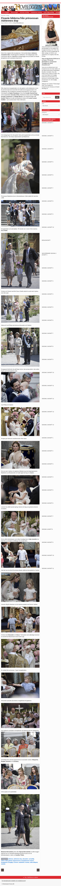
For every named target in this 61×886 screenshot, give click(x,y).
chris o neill (4, 860)
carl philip (31, 859)
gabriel (10, 860)
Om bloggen (5, 12)
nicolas (27, 862)
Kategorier (44, 112)
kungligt (10, 862)
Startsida (3, 15)
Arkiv (43, 103)
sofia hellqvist (34, 862)
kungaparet (4, 862)
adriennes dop (18, 859)
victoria (3, 864)
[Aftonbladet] (6, 1)
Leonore (15, 862)
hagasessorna (17, 860)
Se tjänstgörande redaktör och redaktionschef (14, 880)
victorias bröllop (24, 12)
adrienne (10, 859)
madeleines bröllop (36, 12)
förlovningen (14, 12)
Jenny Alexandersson (18, 23)
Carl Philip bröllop (49, 12)
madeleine (22, 862)
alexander (25, 859)
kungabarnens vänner (27, 860)
